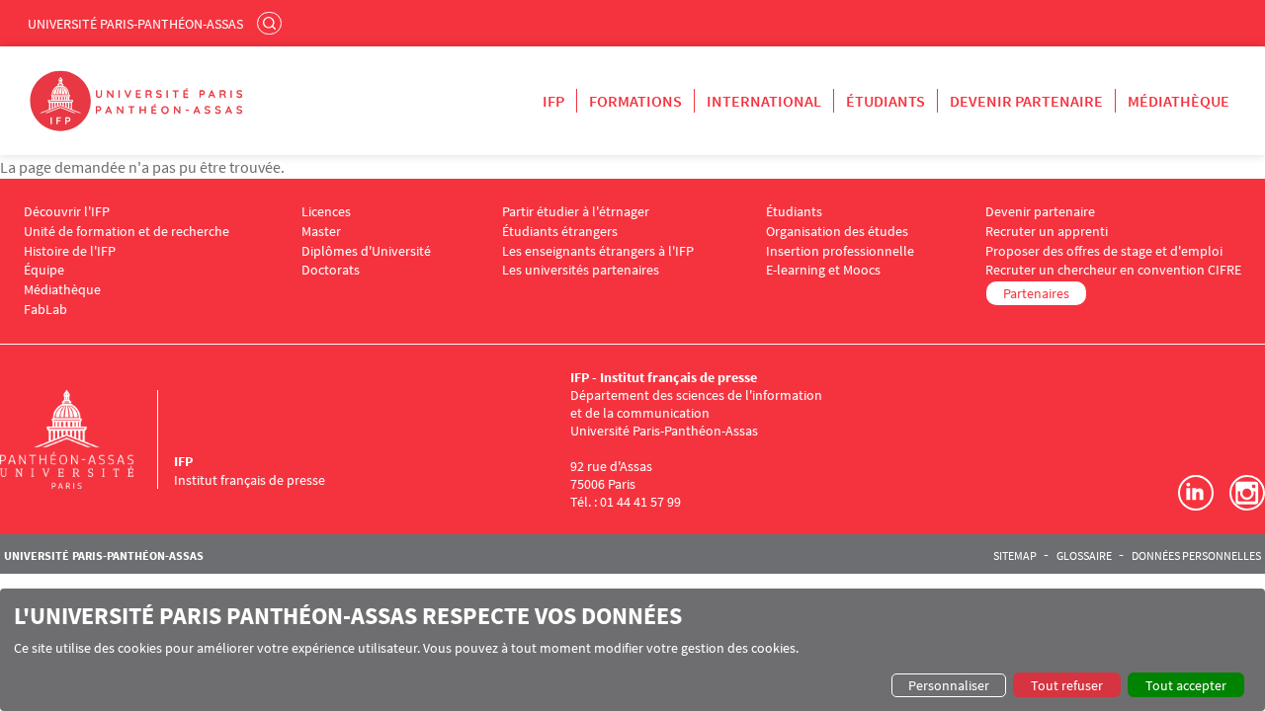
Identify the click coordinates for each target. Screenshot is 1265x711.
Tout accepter (1185, 685)
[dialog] (632, 650)
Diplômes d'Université (366, 251)
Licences (326, 211)
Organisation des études (837, 231)
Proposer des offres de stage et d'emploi (1104, 251)
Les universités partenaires (580, 270)
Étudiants (885, 101)
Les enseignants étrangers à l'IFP (598, 251)
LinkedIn (1196, 493)
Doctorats (330, 270)
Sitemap (1015, 556)
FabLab (45, 309)
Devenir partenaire (1026, 101)
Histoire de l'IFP (70, 251)
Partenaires (1036, 293)
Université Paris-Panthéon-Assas (135, 24)
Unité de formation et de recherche (126, 231)
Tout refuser (1067, 685)
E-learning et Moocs (823, 270)
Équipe (44, 270)
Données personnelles (1196, 556)
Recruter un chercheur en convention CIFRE (1113, 270)
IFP (553, 101)
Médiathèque (1178, 101)
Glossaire (1084, 556)
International (764, 101)
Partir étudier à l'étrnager (575, 211)
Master (321, 231)
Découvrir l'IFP (67, 211)
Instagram (1247, 493)
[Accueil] (87, 439)
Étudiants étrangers (560, 231)
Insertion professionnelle (840, 251)
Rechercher (272, 23)
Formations (635, 101)
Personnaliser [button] (948, 685)
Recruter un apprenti (1046, 231)
